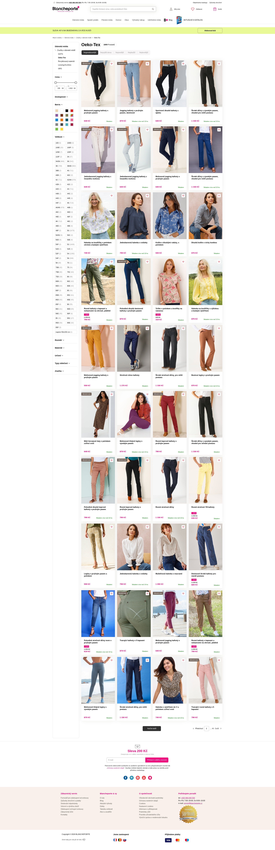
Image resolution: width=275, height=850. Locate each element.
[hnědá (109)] (62, 115)
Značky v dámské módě (83, 38)
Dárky (102, 806)
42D (58, 189)
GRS (60, 69)
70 (69, 263)
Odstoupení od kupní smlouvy (72, 809)
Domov (118, 20)
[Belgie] (120, 840)
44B (58, 194)
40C (70, 175)
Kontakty (64, 815)
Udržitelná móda (154, 20)
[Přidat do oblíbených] (111, 63)
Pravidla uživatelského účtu (149, 815)
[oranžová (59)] (62, 120)
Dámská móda (78, 20)
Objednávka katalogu (200, 2)
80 (70, 277)
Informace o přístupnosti (148, 809)
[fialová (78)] (57, 115)
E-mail (110, 760)
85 (70, 290)
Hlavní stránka (57, 38)
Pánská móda (107, 20)
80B (59, 281)
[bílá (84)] (62, 111)
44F (58, 203)
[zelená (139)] (57, 129)
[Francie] (115, 840)
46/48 (60, 207)
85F (58, 304)
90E (59, 314)
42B (58, 184)
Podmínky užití (144, 812)
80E (70, 286)
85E (70, 300)
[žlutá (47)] (62, 129)
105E (59, 152)
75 (70, 267)
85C (70, 295)
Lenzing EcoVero (64, 65)
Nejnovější (120, 52)
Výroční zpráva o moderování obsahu (153, 817)
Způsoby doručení (215, 2)
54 (70, 254)
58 (58, 263)
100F (70, 147)
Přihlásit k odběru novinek (157, 760)
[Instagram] (131, 778)
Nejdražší (131, 52)
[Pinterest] (137, 778)
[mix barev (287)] (72, 115)
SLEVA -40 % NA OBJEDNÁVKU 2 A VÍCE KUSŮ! (72, 30)
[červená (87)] (72, 111)
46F (70, 217)
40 (70, 171)
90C (59, 309)
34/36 (60, 161)
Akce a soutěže (106, 812)
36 (70, 161)
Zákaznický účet (67, 812)
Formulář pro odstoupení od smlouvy (75, 798)
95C (70, 318)
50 (70, 230)
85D (59, 300)
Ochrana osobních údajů (148, 801)
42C (70, 184)
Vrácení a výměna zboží (70, 806)
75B (59, 272)
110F (59, 157)
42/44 (71, 180)
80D (59, 286)
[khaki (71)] (67, 115)
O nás (102, 798)
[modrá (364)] (57, 120)
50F (58, 244)
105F (70, 152)
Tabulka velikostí (106, 809)
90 (70, 304)
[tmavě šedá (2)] (62, 124)
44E (70, 198)
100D (70, 143)
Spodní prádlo (92, 20)
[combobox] (118, 9)
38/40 (71, 166)
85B (59, 295)
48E (70, 226)
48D (58, 226)
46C (58, 212)
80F (58, 290)
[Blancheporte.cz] (66, 9)
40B (58, 175)
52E (70, 249)
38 (59, 166)
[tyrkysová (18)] (67, 124)
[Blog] (149, 778)
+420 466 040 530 (75, 2)
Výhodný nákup (138, 20)
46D (70, 212)
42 (59, 180)
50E (70, 240)
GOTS (60, 54)
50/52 (59, 235)
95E (70, 323)
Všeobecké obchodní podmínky (151, 798)
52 (70, 244)
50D (58, 240)
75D (59, 277)
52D (58, 249)
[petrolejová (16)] (67, 120)
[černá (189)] (67, 111)
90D (70, 309)
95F (58, 327)
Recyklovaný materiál (66, 61)
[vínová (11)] (72, 124)
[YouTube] (143, 778)
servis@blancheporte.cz (193, 803)
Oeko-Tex (62, 58)
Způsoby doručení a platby (71, 801)
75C (70, 272)
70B (59, 267)
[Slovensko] (125, 840)
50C (70, 235)
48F (58, 230)
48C (70, 221)
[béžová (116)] (57, 111)
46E (58, 217)
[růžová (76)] (72, 120)
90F (70, 314)
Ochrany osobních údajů (115, 768)
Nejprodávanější (90, 52)
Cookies (142, 803)
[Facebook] (125, 778)
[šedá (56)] (57, 124)
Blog (101, 801)
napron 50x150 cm (64, 332)
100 (58, 143)
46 (70, 203)
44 (70, 189)
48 (59, 221)
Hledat (151, 9)
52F (58, 254)
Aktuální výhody (106, 803)
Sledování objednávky (69, 803)
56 (70, 258)
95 (58, 318)
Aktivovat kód (210, 31)
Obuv (127, 20)
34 (70, 157)
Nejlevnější (143, 52)
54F (58, 258)
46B (70, 207)
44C (70, 194)
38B (58, 171)
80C (70, 281)
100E (59, 147)
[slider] (55, 82)
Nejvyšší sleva (105, 52)
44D (58, 198)
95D (59, 323)
